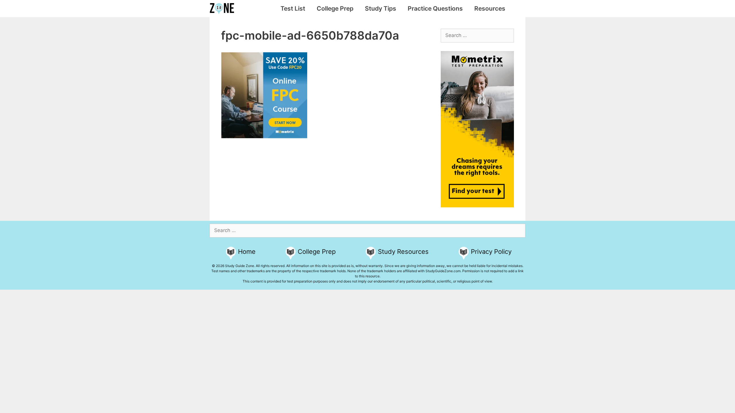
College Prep (335, 8)
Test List (293, 8)
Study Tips (380, 8)
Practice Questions (435, 8)
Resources (489, 8)
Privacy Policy (491, 251)
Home (247, 251)
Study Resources (403, 251)
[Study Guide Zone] (223, 8)
